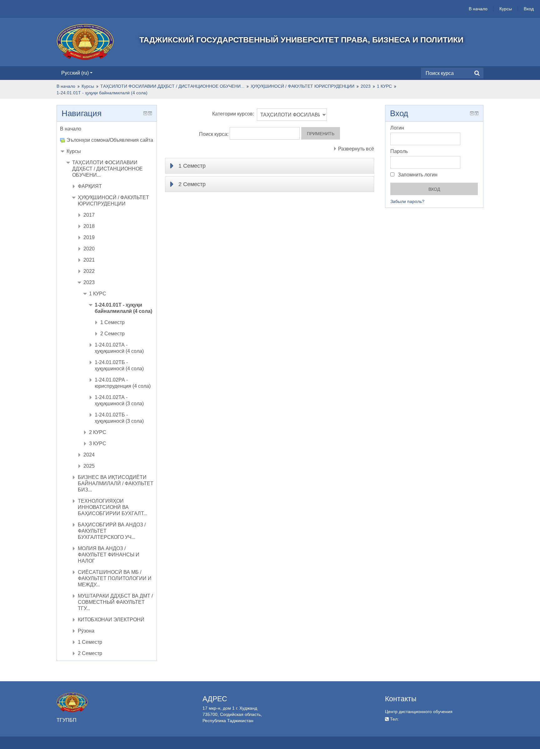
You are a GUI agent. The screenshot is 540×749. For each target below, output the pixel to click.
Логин (397, 128)
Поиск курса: (214, 134)
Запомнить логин (417, 174)
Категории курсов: (233, 113)
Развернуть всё (356, 148)
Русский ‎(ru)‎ (75, 73)
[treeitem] (106, 129)
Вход (529, 8)
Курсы (505, 8)
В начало (478, 8)
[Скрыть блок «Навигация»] (145, 113)
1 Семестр (192, 166)
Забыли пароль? (407, 201)
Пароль (399, 151)
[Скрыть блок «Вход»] (472, 113)
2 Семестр (192, 184)
